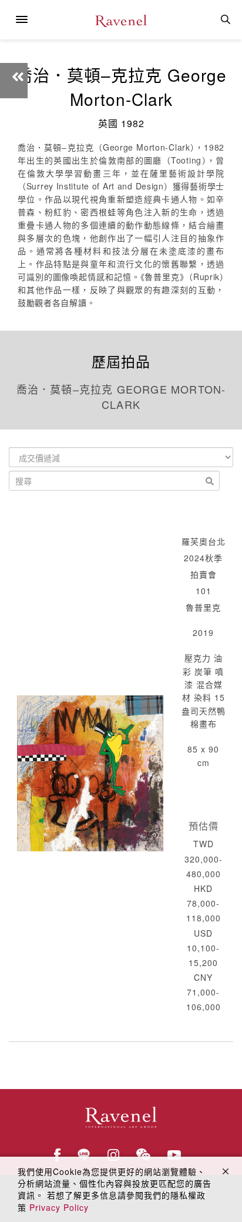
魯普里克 (203, 607)
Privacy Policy (59, 1207)
